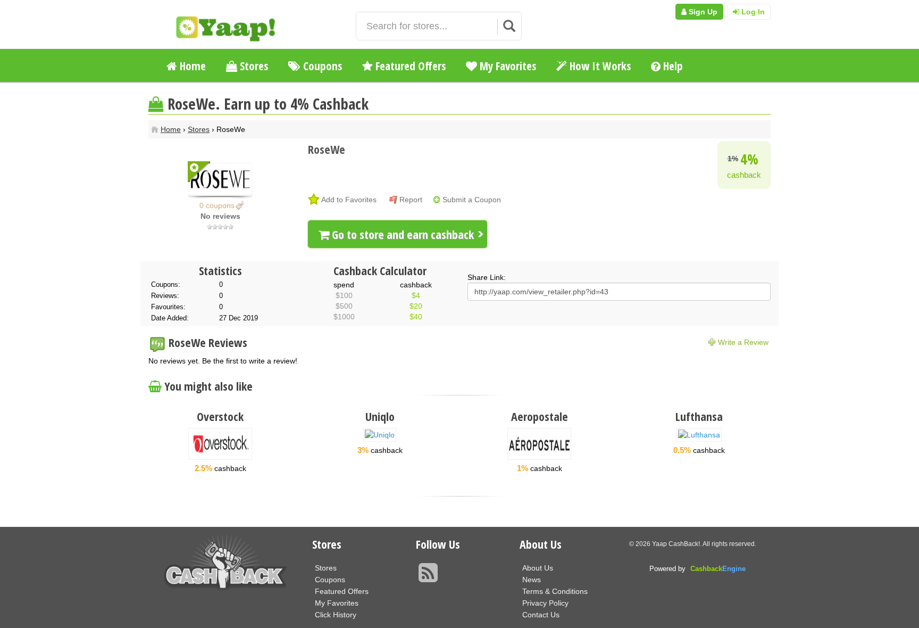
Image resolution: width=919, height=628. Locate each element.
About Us (537, 568)
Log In (752, 11)
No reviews (220, 216)
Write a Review (743, 342)
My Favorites (506, 66)
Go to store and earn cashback (401, 234)
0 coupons (217, 205)
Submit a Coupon (471, 199)
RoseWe (326, 149)
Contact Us (540, 614)
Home (191, 66)
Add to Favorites (349, 199)
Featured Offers (409, 66)
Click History (335, 614)
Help (672, 66)
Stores (252, 66)
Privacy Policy (545, 603)
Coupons (321, 66)
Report (410, 199)
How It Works (599, 66)
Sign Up (702, 11)
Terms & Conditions (555, 591)
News (531, 579)
